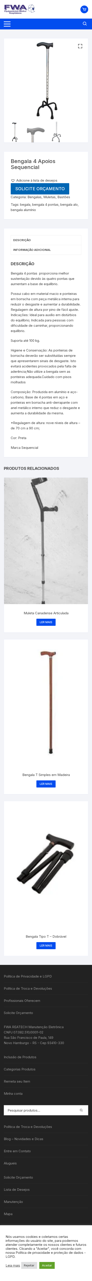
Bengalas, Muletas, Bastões (48, 197)
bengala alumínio (23, 210)
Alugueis (10, 1163)
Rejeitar (29, 1265)
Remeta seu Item (17, 1081)
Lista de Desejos (17, 1189)
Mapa (8, 1214)
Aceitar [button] (47, 1265)
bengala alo (69, 204)
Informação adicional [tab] (32, 250)
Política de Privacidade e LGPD (28, 976)
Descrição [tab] (22, 240)
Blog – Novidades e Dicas (23, 1139)
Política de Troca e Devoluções (28, 988)
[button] (80, 46)
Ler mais (46, 622)
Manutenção (13, 1202)
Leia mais (13, 1266)
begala (25, 204)
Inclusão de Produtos (20, 1057)
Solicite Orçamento (40, 188)
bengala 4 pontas (45, 204)
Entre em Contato (17, 1151)
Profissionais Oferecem (22, 1001)
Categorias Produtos (20, 1069)
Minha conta (13, 1093)
